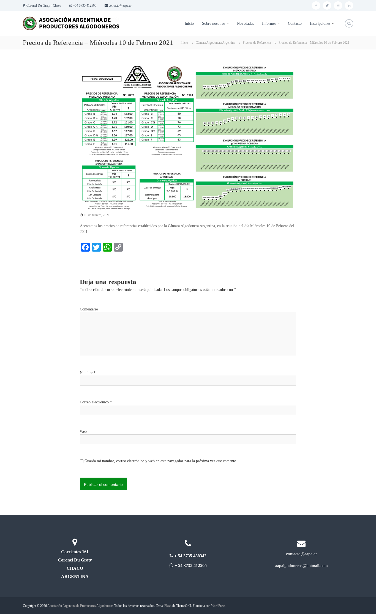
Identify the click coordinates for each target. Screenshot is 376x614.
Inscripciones (320, 23)
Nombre (88, 373)
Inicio (189, 23)
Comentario (89, 309)
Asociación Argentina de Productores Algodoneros (80, 606)
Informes (269, 23)
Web (83, 431)
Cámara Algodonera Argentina (215, 43)
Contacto (295, 23)
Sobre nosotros (213, 23)
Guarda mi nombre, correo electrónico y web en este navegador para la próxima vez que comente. (161, 461)
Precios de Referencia (257, 43)
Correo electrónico (96, 402)
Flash (167, 606)
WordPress (218, 606)
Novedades (245, 23)
